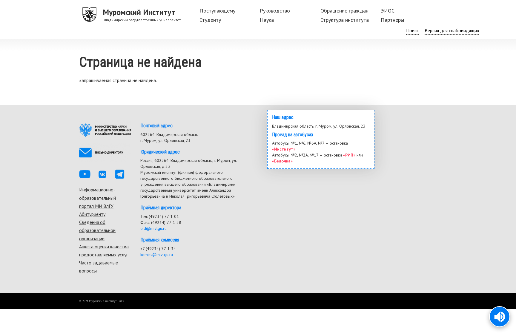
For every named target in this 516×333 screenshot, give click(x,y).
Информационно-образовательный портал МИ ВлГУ (97, 198)
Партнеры (392, 19)
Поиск (412, 30)
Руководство (275, 10)
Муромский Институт (139, 12)
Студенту (210, 19)
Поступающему (217, 10)
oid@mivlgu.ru (153, 228)
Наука (267, 19)
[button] (499, 316)
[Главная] (89, 15)
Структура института (344, 19)
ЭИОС (387, 10)
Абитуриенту (92, 214)
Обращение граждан (344, 10)
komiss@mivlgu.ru (156, 254)
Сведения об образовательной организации (97, 230)
